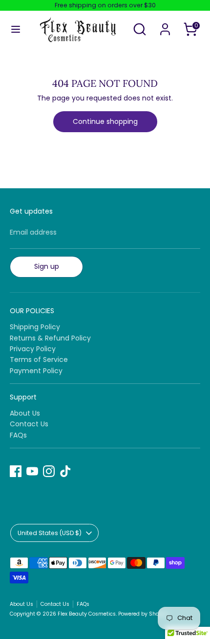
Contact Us (29, 424)
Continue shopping (105, 121)
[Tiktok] (65, 471)
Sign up (46, 266)
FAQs (18, 435)
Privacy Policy (33, 349)
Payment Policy (36, 371)
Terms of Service (39, 359)
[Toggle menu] (15, 29)
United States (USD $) (50, 533)
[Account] (165, 23)
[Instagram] (49, 471)
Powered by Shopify (143, 614)
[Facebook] (15, 471)
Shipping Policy (35, 327)
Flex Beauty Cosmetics (87, 614)
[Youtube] (32, 471)
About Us (25, 413)
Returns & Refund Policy (50, 338)
